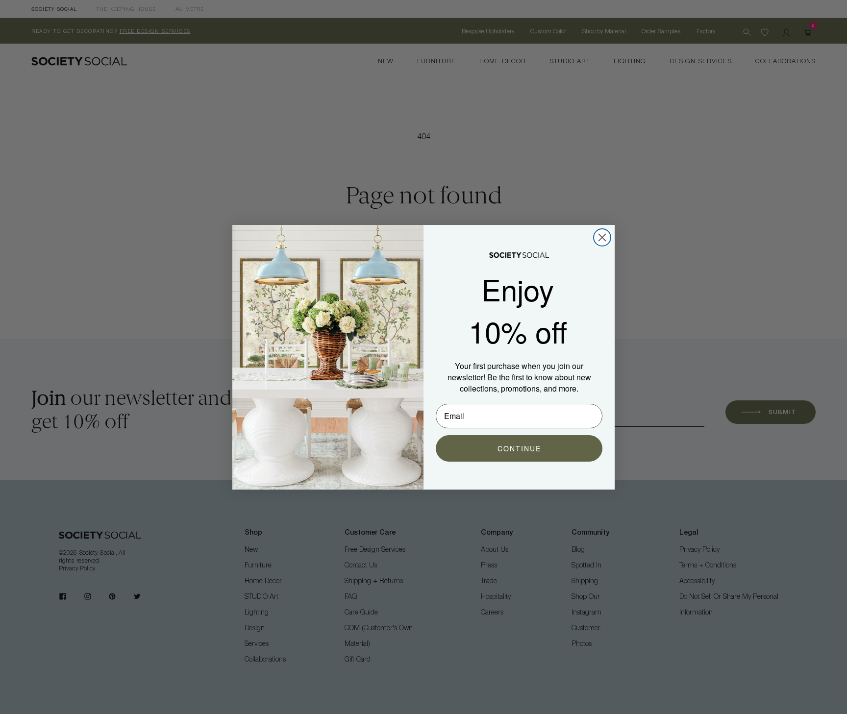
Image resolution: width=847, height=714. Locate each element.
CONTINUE (519, 448)
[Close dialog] (602, 237)
